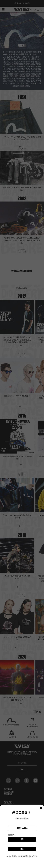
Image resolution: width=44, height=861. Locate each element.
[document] (22, 834)
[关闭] (41, 808)
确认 (22, 849)
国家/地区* (11, 835)
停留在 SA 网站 (22, 828)
